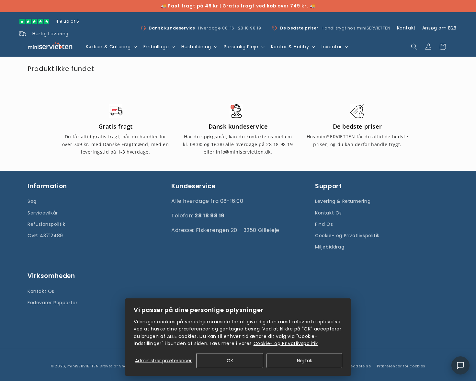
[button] (111, 46)
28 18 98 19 (249, 28)
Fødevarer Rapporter (52, 302)
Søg (32, 201)
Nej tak (304, 360)
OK (230, 360)
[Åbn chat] (460, 365)
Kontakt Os (328, 213)
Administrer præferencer (163, 360)
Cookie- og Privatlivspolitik (347, 235)
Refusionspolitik (46, 224)
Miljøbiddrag (329, 247)
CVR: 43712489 (45, 235)
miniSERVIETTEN (82, 366)
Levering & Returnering (342, 201)
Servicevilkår (43, 213)
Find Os (324, 224)
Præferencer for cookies (401, 366)
